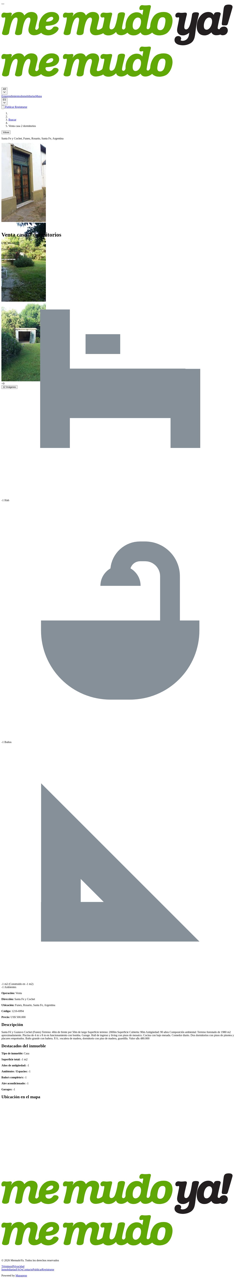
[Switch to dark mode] (2, 107)
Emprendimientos (11, 96)
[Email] (14, 259)
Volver (6, 132)
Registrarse (20, 106)
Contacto (28, 1269)
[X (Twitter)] (5, 259)
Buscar (12, 119)
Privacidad (18, 1266)
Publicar (9, 106)
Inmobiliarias (28, 96)
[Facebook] (2, 259)
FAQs (19, 1269)
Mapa (38, 96)
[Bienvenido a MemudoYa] (2, 3)
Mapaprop (21, 1275)
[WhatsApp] (11, 259)
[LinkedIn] (8, 259)
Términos (6, 1266)
